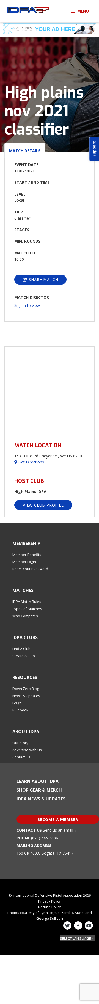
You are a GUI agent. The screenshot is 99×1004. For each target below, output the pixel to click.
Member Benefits (26, 554)
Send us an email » (59, 830)
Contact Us (21, 757)
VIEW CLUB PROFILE (43, 505)
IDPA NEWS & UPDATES (40, 799)
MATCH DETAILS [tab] (24, 150)
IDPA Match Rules (26, 601)
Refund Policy (49, 906)
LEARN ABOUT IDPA (37, 781)
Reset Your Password (30, 568)
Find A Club (21, 648)
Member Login (24, 561)
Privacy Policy (49, 901)
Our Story (20, 742)
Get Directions (30, 462)
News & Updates (26, 695)
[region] (49, 391)
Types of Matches (27, 608)
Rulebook (20, 709)
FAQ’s (16, 702)
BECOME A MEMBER (57, 819)
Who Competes (25, 615)
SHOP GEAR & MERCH (39, 790)
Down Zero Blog (25, 688)
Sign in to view (27, 305)
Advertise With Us (27, 749)
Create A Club (23, 655)
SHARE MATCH (43, 279)
